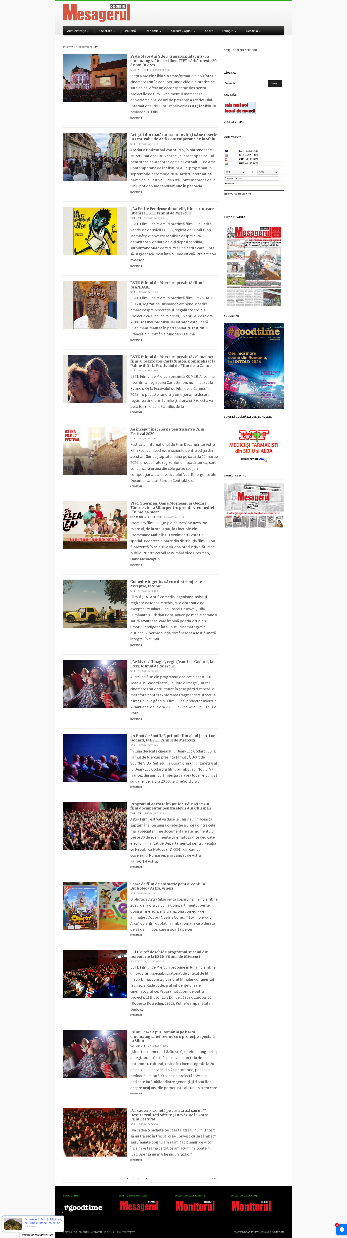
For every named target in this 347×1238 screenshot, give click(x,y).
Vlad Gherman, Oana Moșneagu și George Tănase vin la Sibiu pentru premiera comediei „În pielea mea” (172, 507)
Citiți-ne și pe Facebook (240, 50)
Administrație (76, 31)
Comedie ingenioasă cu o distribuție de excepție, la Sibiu (166, 583)
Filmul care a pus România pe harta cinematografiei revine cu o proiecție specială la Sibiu (172, 1036)
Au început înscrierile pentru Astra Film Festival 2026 (167, 431)
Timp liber (135, 217)
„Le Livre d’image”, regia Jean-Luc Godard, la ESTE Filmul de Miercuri (171, 663)
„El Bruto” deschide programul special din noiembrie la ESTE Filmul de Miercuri (169, 954)
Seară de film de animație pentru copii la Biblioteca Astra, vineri (167, 886)
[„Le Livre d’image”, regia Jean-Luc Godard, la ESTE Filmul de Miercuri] (95, 683)
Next (215, 1178)
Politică (130, 31)
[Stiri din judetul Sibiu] (96, 12)
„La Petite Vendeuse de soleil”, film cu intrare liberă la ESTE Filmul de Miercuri (172, 210)
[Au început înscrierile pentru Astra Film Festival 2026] (95, 450)
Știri (145, 69)
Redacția (252, 31)
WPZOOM (279, 1232)
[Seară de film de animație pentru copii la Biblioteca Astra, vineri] (95, 905)
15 (147, 1178)
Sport (209, 31)
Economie (151, 31)
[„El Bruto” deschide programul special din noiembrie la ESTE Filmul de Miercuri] (95, 973)
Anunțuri (227, 31)
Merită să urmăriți (237, 194)
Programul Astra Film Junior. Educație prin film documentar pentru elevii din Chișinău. (171, 806)
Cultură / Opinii (181, 31)
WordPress (253, 1232)
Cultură (135, 1045)
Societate (105, 31)
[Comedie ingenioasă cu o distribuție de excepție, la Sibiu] (95, 603)
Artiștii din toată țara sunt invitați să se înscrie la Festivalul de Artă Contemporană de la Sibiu (173, 136)
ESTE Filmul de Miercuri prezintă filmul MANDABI (167, 284)
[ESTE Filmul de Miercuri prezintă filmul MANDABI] (95, 304)
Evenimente (136, 516)
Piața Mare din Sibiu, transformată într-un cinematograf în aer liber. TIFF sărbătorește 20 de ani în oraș (173, 60)
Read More (136, 117)
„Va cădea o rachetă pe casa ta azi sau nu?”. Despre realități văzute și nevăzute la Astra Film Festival (169, 1114)
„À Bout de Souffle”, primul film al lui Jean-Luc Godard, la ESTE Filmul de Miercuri (172, 737)
